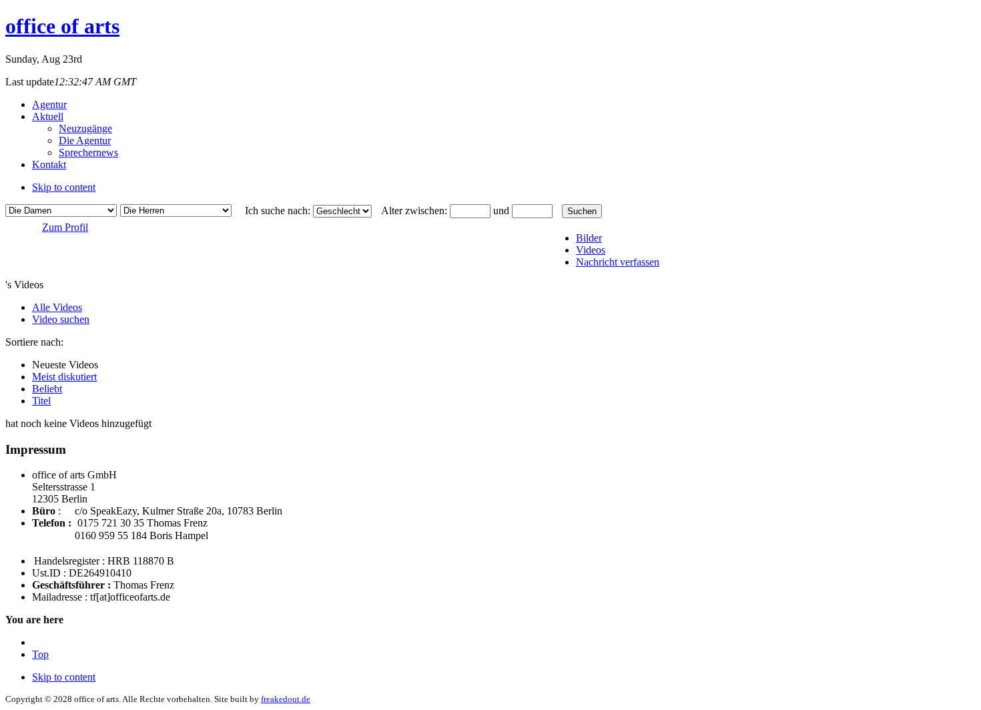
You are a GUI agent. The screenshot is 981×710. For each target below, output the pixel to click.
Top (40, 654)
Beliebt (47, 388)
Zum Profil (65, 227)
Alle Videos (57, 307)
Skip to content (63, 187)
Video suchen (60, 319)
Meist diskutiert (64, 376)
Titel (41, 400)
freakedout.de (285, 699)
